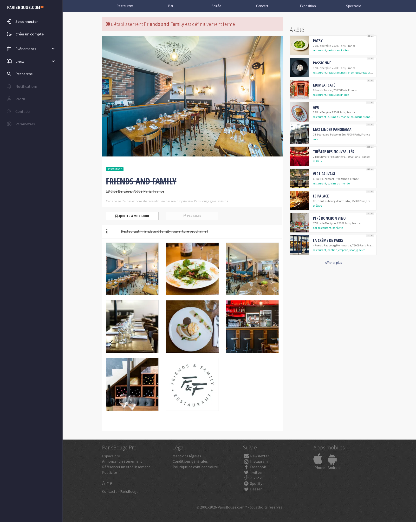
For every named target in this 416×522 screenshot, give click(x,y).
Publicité (109, 472)
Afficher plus (333, 263)
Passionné (322, 63)
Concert (262, 6)
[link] (333, 45)
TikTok (255, 477)
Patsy (318, 40)
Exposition (308, 6)
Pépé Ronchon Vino (329, 218)
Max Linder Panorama (332, 129)
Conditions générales (190, 461)
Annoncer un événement (122, 461)
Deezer (255, 489)
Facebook (257, 466)
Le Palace (321, 196)
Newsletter (259, 456)
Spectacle (353, 6)
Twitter (256, 472)
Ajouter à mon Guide (134, 216)
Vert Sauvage (324, 173)
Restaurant (125, 6)
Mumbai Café (324, 85)
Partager (193, 216)
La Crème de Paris (328, 240)
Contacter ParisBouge (120, 491)
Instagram (258, 461)
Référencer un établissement (126, 466)
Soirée (216, 6)
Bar (170, 6)
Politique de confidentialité (195, 466)
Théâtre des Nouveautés (333, 151)
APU (316, 107)
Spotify (255, 483)
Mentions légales (187, 456)
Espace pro (111, 456)
